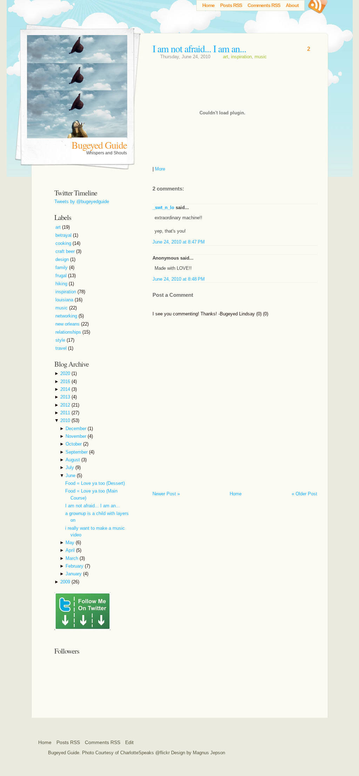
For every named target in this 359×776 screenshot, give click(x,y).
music (261, 56)
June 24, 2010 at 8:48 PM (179, 279)
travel (61, 348)
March (73, 558)
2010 (66, 420)
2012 (66, 405)
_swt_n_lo (163, 207)
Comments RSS (264, 5)
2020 (66, 373)
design (62, 259)
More (160, 169)
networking (67, 316)
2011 (66, 412)
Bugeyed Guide (99, 145)
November (77, 436)
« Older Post (304, 493)
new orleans (68, 324)
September (77, 452)
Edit (129, 742)
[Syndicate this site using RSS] (317, 9)
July (70, 467)
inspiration (241, 56)
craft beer (65, 251)
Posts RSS (231, 5)
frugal (61, 275)
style (61, 340)
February (75, 566)
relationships (68, 332)
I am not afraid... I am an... (199, 48)
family (62, 267)
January (74, 573)
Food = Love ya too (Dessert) (95, 483)
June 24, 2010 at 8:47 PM (179, 242)
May (71, 542)
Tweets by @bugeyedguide (81, 201)
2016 (66, 381)
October (74, 444)
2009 (66, 581)
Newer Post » (166, 493)
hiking (62, 283)
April (71, 550)
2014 (66, 389)
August (73, 459)
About (292, 5)
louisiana (65, 299)
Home (208, 5)
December (77, 428)
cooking (64, 243)
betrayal (64, 235)
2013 (66, 397)
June (71, 475)
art (225, 56)
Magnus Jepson (209, 752)
